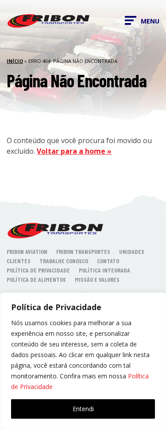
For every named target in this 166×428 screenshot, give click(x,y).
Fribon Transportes (83, 251)
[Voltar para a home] (48, 20)
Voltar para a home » (74, 151)
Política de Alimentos (36, 279)
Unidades (131, 251)
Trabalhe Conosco (63, 261)
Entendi (83, 409)
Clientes (19, 261)
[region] (83, 360)
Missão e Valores (97, 279)
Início (15, 61)
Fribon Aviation (27, 251)
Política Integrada (104, 270)
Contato (108, 261)
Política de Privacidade (38, 270)
